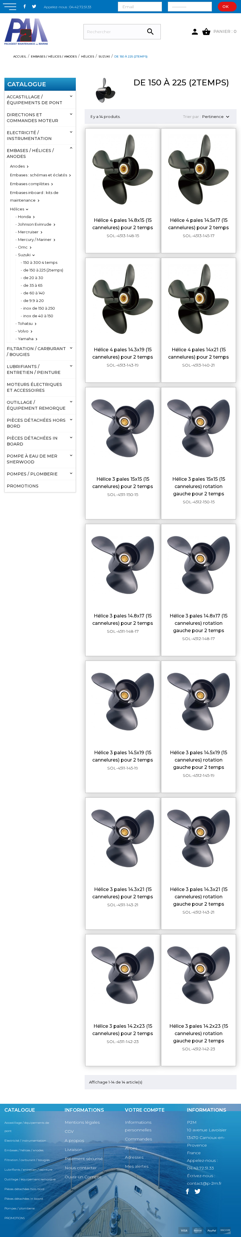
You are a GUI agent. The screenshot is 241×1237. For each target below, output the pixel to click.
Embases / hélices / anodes (30, 153)
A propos (74, 1140)
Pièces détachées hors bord (36, 423)
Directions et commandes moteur (32, 117)
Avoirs (131, 1148)
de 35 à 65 (32, 285)
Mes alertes (136, 1166)
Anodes (17, 166)
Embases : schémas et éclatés (38, 175)
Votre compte (145, 1110)
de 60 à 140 (34, 293)
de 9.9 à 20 (33, 300)
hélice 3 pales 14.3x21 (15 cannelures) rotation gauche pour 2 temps (198, 897)
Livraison (73, 1149)
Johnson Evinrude (34, 224)
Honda (24, 216)
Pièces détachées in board (32, 441)
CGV (69, 1131)
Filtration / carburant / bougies (36, 351)
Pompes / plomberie (32, 474)
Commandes (138, 1139)
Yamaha (26, 338)
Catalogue (26, 84)
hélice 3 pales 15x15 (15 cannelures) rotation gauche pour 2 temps (198, 486)
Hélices (17, 209)
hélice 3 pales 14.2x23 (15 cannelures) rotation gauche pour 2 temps (198, 1033)
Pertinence (216, 117)
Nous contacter (81, 1167)
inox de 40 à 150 (38, 315)
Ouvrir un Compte (83, 1176)
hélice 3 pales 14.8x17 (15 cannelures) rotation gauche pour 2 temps (198, 623)
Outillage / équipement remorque (36, 405)
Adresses (134, 1157)
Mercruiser (28, 231)
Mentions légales (82, 1122)
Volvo (23, 331)
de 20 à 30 (33, 277)
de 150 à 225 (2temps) (43, 270)
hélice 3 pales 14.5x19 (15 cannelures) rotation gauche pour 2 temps (198, 760)
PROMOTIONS (23, 486)
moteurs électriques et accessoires (34, 387)
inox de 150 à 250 (39, 308)
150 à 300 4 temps (40, 262)
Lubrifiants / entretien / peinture (34, 369)
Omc (23, 247)
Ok (225, 6)
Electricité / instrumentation (29, 135)
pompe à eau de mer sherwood (32, 459)
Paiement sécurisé (84, 1158)
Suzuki (24, 254)
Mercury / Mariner (34, 239)
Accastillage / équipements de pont (34, 99)
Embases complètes (29, 183)
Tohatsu (25, 323)
